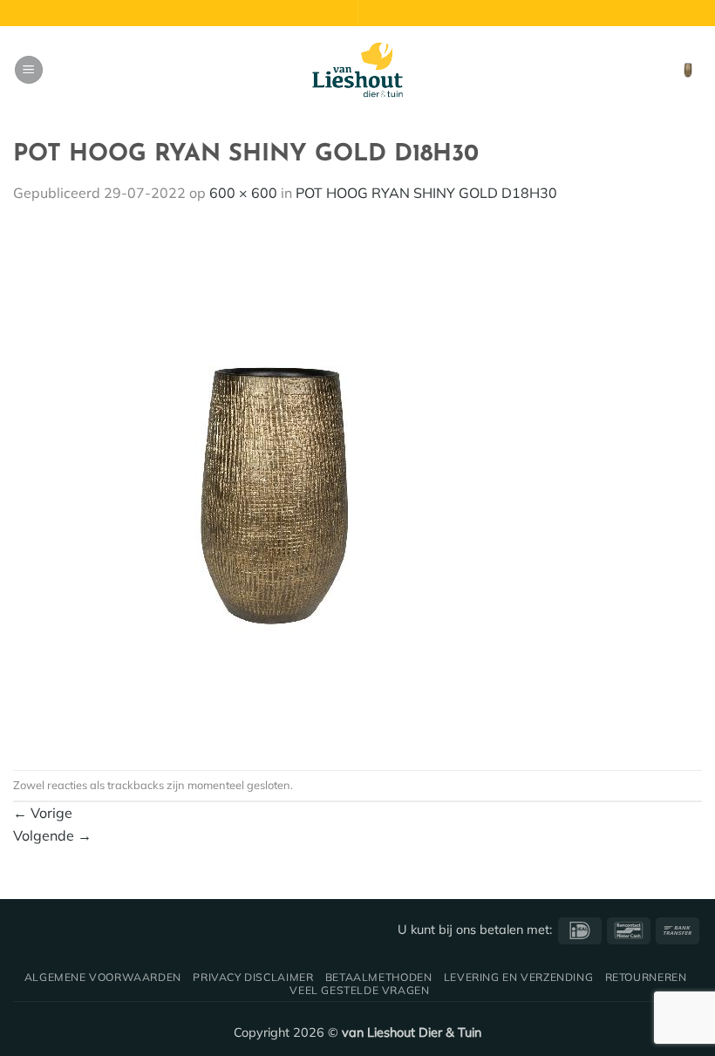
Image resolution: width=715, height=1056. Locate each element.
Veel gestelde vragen (359, 990)
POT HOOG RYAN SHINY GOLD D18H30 (426, 192)
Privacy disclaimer (253, 977)
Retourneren (646, 977)
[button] (29, 70)
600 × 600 (243, 192)
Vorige (42, 812)
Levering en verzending (518, 977)
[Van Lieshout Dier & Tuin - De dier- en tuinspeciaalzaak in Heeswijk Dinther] (357, 69)
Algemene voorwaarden (102, 977)
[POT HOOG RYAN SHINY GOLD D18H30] (274, 485)
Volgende (52, 835)
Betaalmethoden (378, 977)
